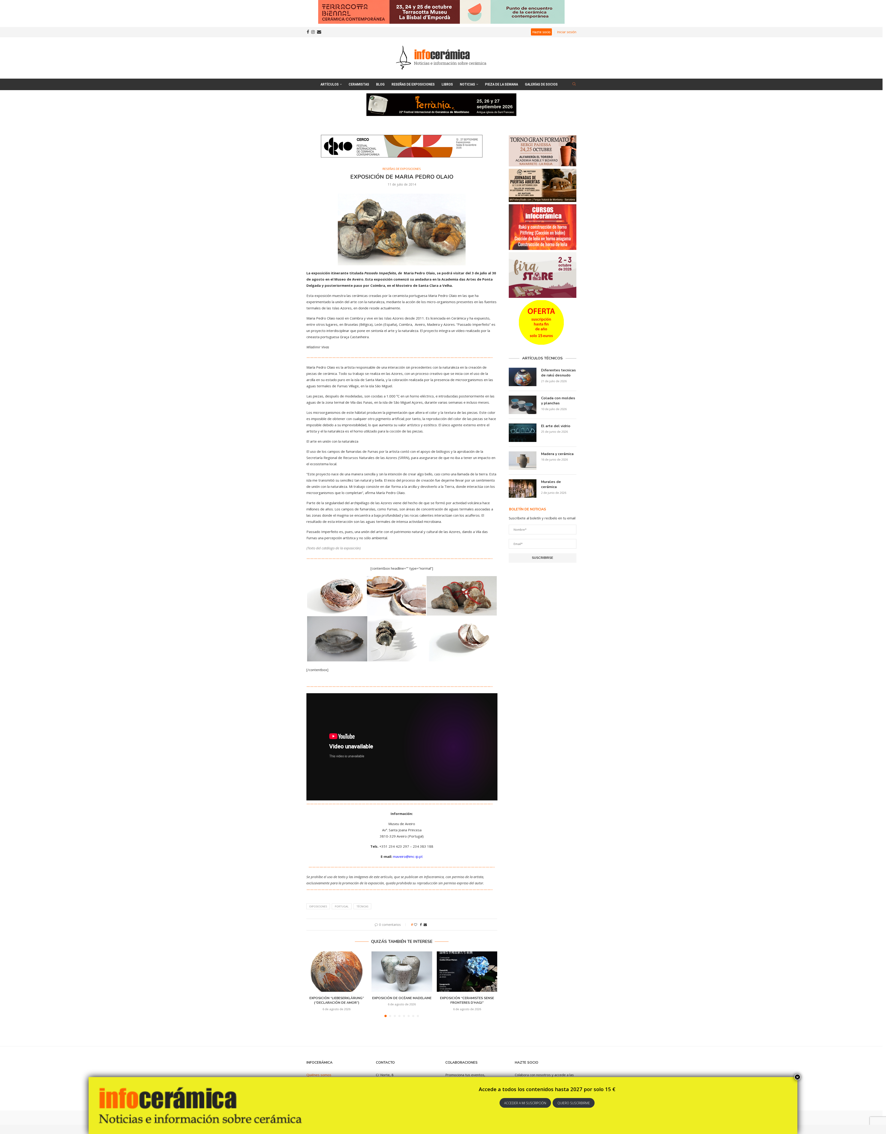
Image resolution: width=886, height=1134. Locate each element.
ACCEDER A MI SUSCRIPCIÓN (525, 1103)
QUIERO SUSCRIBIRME (573, 1103)
